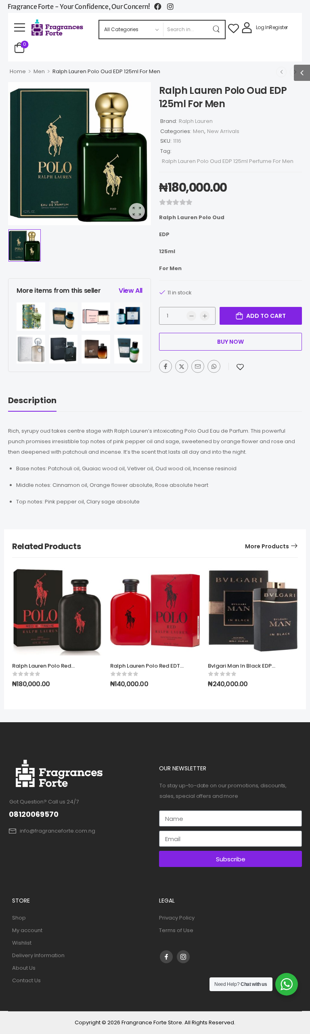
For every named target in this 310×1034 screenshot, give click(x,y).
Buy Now (230, 342)
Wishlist (21, 943)
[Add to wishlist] (240, 367)
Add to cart (266, 316)
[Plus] (204, 316)
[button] (19, 27)
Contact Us (26, 980)
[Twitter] (181, 366)
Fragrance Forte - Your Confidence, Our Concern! (79, 6)
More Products (267, 546)
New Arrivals (223, 131)
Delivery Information (38, 955)
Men (39, 71)
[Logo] (57, 27)
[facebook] (166, 956)
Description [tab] (32, 400)
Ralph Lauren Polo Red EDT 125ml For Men (145, 669)
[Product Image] (79, 153)
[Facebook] (165, 366)
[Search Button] (217, 29)
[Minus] (191, 316)
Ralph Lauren (196, 121)
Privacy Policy (177, 918)
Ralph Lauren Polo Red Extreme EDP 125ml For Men (47, 669)
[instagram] (183, 956)
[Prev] (281, 71)
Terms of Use (176, 930)
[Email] (197, 366)
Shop (19, 918)
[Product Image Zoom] (137, 211)
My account (27, 930)
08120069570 (34, 814)
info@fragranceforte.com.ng (57, 831)
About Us (24, 968)
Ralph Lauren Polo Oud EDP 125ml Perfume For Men (227, 161)
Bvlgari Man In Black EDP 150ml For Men (240, 669)
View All (130, 290)
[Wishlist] (233, 27)
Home (18, 71)
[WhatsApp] (213, 366)
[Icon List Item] (160, 6)
